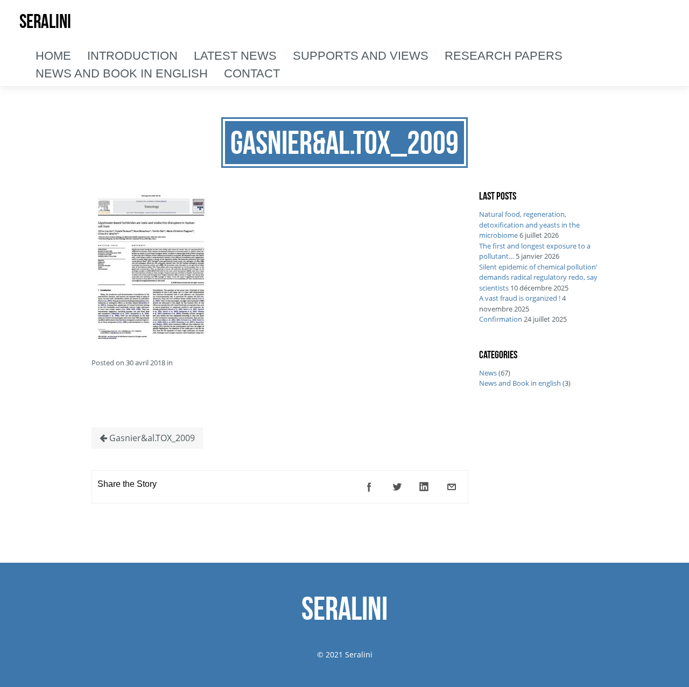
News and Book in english (520, 383)
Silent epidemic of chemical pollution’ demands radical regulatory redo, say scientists (538, 277)
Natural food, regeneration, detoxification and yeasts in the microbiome (529, 224)
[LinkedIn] (424, 487)
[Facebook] (369, 487)
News (488, 373)
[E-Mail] (451, 487)
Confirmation (500, 319)
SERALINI (45, 21)
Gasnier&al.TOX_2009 (151, 438)
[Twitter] (396, 487)
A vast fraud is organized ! (519, 298)
